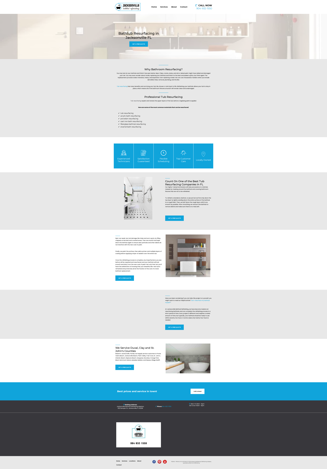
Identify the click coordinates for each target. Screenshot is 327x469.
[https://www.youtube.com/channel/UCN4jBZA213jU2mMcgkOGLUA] (165, 462)
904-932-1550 (204, 8)
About (174, 7)
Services (164, 7)
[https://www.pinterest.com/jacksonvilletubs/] (159, 462)
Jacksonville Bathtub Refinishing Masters (130, 406)
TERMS (173, 461)
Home (154, 7)
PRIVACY (178, 461)
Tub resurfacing (122, 86)
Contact (183, 7)
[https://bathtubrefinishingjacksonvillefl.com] (128, 7)
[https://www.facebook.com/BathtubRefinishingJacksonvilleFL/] (154, 462)
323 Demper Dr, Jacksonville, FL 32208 (130, 408)
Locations (132, 461)
